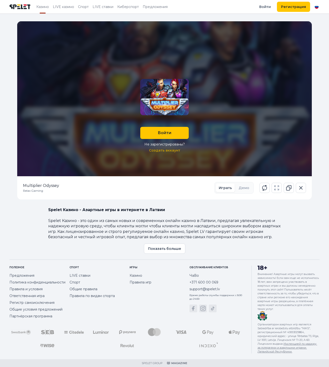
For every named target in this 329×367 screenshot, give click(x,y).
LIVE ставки (103, 7)
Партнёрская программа (30, 316)
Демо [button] (244, 188)
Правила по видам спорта (92, 296)
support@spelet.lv (204, 289)
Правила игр (140, 282)
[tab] (225, 188)
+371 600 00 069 (203, 282)
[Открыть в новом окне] (289, 188)
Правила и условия (26, 289)
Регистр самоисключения (32, 302)
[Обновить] (264, 188)
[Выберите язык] (316, 6)
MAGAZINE (179, 363)
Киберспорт (128, 7)
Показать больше (164, 248)
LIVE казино (63, 7)
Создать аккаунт (164, 150)
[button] (264, 188)
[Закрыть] (301, 188)
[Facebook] (193, 308)
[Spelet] (20, 7)
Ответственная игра (27, 296)
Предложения (155, 7)
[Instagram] (203, 308)
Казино (42, 7)
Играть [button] (225, 188)
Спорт (83, 7)
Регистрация (293, 7)
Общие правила (83, 289)
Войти (265, 7)
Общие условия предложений (36, 309)
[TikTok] (213, 308)
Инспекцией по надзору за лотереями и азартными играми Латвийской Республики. (287, 347)
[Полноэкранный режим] (277, 188)
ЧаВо (194, 275)
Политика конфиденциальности (37, 282)
